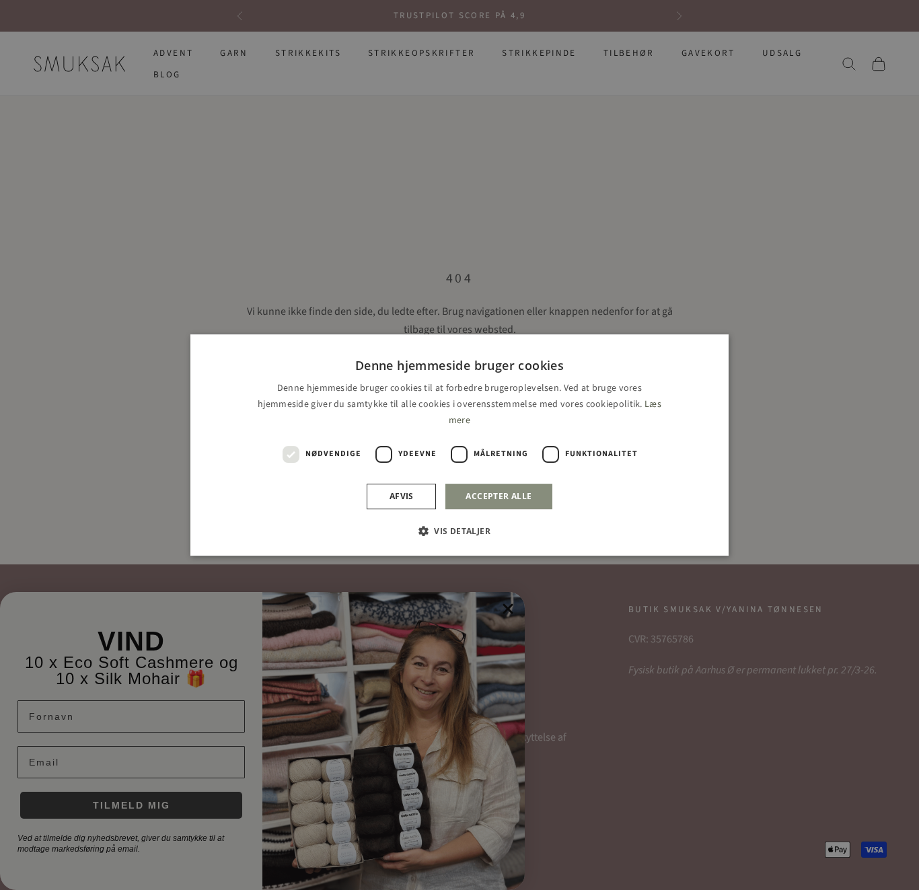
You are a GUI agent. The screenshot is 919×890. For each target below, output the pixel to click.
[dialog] (459, 445)
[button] (459, 531)
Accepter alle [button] (498, 496)
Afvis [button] (402, 496)
